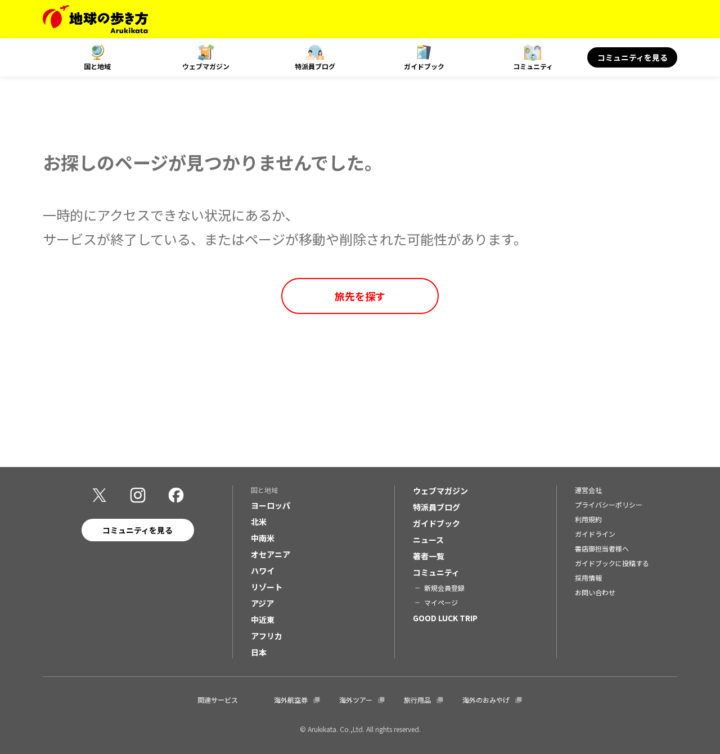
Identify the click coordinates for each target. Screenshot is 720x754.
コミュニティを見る (632, 57)
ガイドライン (595, 533)
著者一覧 (428, 556)
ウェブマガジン (206, 66)
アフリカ (266, 635)
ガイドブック (424, 66)
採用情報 (588, 577)
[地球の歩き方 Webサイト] (95, 19)
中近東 (262, 619)
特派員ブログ (315, 66)
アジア (262, 603)
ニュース (428, 539)
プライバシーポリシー (608, 504)
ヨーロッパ (270, 505)
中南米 (262, 538)
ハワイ (262, 570)
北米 (259, 521)
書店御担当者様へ (602, 548)
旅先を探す (360, 296)
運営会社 (588, 490)
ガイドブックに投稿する (612, 563)
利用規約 (588, 519)
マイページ (441, 602)
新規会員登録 (444, 588)
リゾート (266, 587)
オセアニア (270, 554)
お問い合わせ (595, 592)
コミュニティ (533, 66)
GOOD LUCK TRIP (445, 617)
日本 (259, 652)
